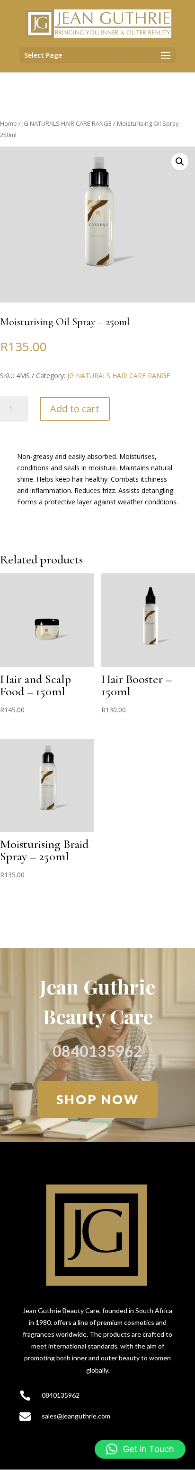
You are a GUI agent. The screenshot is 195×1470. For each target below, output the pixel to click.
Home (8, 123)
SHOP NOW (97, 1099)
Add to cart (74, 408)
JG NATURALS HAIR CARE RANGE (67, 123)
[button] (179, 161)
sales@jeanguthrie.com (76, 1416)
